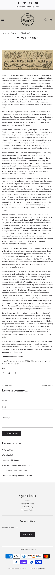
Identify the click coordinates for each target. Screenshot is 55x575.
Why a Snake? (7, 455)
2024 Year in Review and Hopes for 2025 (17, 465)
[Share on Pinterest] (15, 373)
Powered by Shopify (38, 569)
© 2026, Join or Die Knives (17, 569)
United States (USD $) (26, 549)
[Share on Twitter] (9, 373)
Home (4, 33)
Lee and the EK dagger (10, 460)
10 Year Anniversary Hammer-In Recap (17, 475)
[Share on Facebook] (3, 373)
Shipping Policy (27, 510)
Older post (8, 385)
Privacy (27, 501)
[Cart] (50, 20)
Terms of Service (27, 504)
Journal (13, 33)
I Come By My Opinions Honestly (14, 470)
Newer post (46, 385)
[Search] (45, 20)
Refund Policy (27, 507)
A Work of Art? (7, 450)
